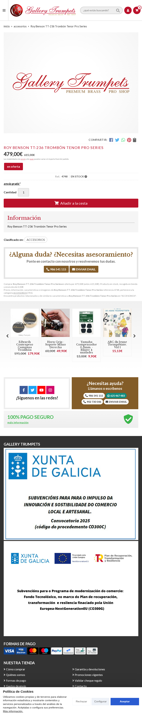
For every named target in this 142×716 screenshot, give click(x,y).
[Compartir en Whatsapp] (123, 139)
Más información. (13, 711)
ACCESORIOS (20, 292)
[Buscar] (118, 10)
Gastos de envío (16, 686)
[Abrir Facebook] (23, 390)
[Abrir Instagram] (50, 390)
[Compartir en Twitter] (117, 139)
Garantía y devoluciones (90, 669)
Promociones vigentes (89, 674)
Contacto (81, 686)
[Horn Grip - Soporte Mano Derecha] (55, 323)
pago (32, 159)
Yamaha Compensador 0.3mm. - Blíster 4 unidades (86, 347)
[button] (134, 335)
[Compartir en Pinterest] (129, 139)
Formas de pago (16, 680)
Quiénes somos (15, 674)
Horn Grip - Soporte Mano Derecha (55, 344)
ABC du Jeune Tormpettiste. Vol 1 (117, 344)
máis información (17, 422)
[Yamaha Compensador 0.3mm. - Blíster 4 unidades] (86, 323)
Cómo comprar (15, 669)
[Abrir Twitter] (32, 390)
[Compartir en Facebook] (111, 139)
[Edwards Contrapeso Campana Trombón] (25, 323)
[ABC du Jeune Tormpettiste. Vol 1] (117, 323)
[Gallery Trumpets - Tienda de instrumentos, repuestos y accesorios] (43, 10)
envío (23, 159)
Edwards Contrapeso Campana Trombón (24, 346)
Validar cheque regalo (88, 680)
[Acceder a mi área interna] (128, 10)
